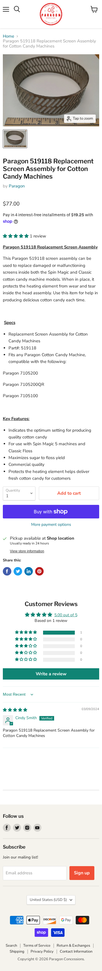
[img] (15, 710)
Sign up (82, 873)
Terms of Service (36, 945)
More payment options (51, 524)
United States (48, 899)
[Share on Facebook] (7, 571)
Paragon (17, 186)
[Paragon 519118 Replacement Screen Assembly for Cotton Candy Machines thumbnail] (15, 139)
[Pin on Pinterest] (39, 571)
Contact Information (76, 951)
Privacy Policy (42, 951)
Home (8, 36)
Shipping (17, 951)
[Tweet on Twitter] (18, 571)
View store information (27, 551)
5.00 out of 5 (65, 615)
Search (11, 945)
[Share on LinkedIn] (28, 571)
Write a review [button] (51, 674)
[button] (16, 236)
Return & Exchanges (73, 945)
